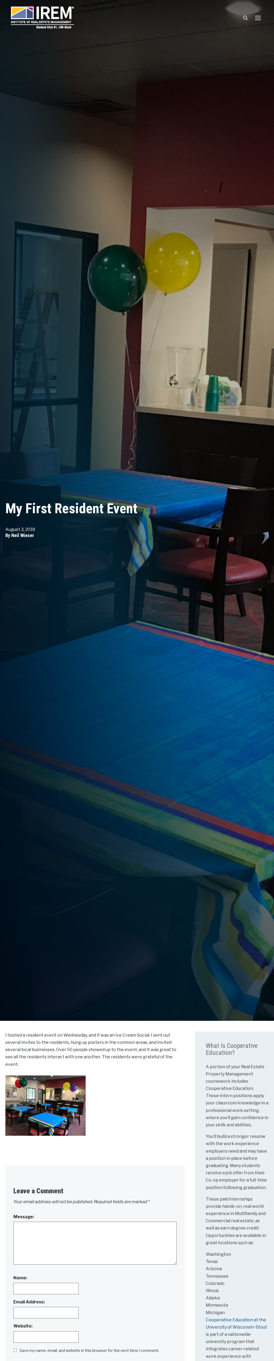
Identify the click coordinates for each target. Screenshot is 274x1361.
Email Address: (29, 1301)
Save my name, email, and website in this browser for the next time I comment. (89, 1350)
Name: (20, 1277)
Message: (23, 1216)
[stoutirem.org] (42, 16)
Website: (22, 1326)
